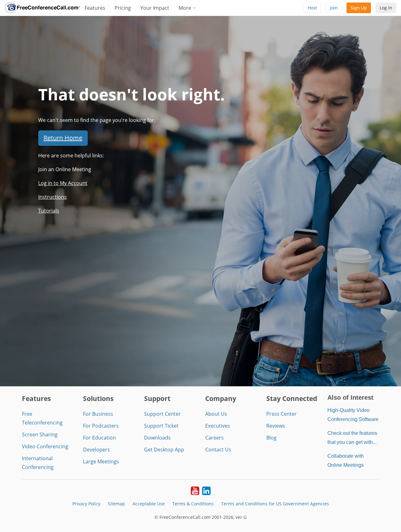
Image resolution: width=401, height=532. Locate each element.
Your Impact (154, 7)
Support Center (162, 413)
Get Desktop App (164, 449)
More (185, 7)
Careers (214, 437)
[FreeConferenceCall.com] (42, 8)
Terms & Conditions (193, 504)
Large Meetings (101, 461)
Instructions (52, 196)
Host (312, 8)
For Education (99, 437)
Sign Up (359, 8)
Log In (386, 8)
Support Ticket (161, 425)
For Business (98, 413)
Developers (96, 449)
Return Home (63, 138)
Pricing (123, 7)
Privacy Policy (86, 504)
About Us (216, 413)
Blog (271, 437)
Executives (217, 425)
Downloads (157, 437)
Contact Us (218, 449)
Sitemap (116, 504)
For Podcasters (101, 425)
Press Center (281, 413)
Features (95, 7)
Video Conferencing (45, 446)
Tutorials (48, 210)
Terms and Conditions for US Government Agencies (275, 504)
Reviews (275, 425)
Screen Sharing (40, 434)
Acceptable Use (149, 504)
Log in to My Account (62, 183)
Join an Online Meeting (64, 169)
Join (334, 8)
